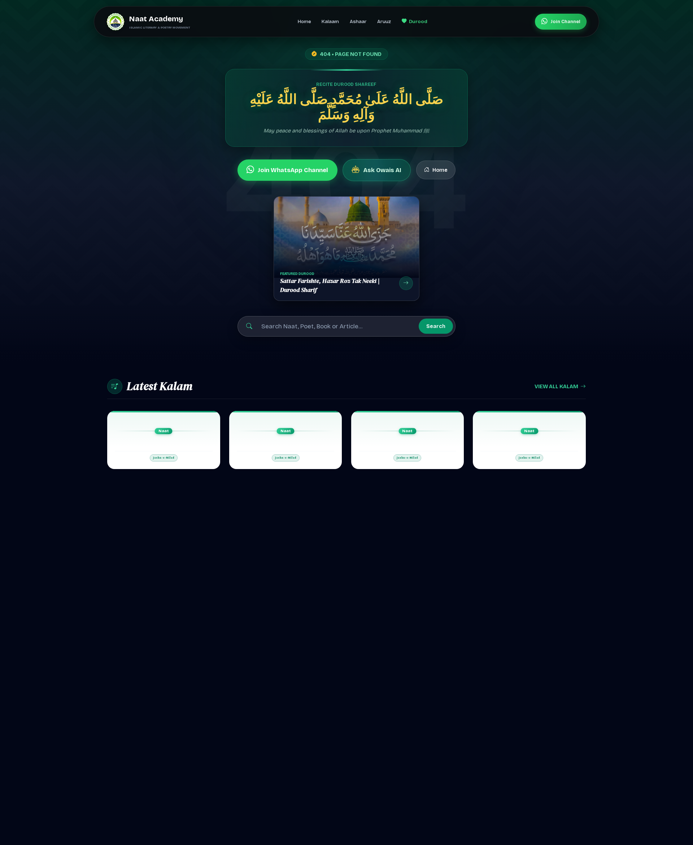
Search (435, 326)
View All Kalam (556, 386)
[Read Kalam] (163, 440)
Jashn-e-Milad (163, 457)
